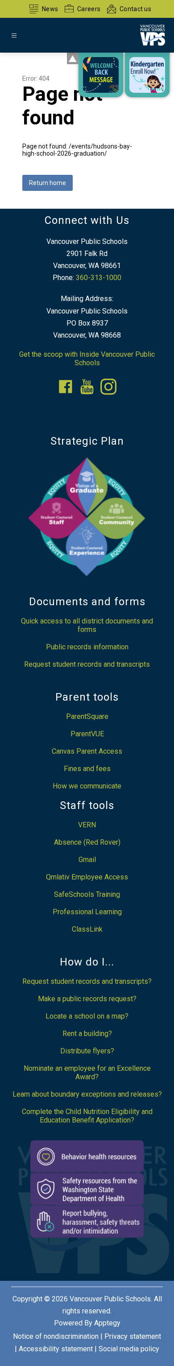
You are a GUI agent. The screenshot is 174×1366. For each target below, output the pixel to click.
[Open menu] (14, 35)
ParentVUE (87, 734)
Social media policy (129, 1349)
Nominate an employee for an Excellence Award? (87, 1072)
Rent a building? (87, 1033)
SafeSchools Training (87, 894)
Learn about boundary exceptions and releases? (87, 1094)
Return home (47, 182)
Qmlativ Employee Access (87, 877)
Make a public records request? (87, 999)
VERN (87, 825)
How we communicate (87, 786)
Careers (88, 8)
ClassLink (87, 929)
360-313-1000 (98, 277)
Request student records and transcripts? (87, 981)
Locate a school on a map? (87, 1016)
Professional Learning (87, 912)
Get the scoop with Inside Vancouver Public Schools (87, 358)
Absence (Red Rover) (87, 842)
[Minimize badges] (73, 58)
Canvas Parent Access (87, 751)
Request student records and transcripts (87, 664)
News (50, 8)
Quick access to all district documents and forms (87, 625)
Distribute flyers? (87, 1051)
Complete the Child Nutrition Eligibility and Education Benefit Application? (87, 1115)
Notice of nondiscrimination (56, 1336)
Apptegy (107, 1323)
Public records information (87, 647)
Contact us (135, 8)
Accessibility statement (56, 1349)
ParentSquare (87, 716)
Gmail (87, 859)
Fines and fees (87, 768)
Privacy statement (132, 1336)
